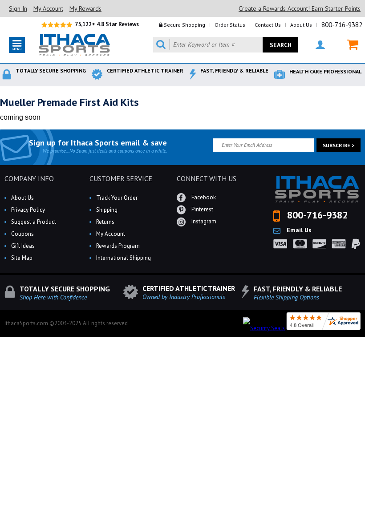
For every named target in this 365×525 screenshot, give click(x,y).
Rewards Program (118, 246)
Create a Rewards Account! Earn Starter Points (300, 8)
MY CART (347, 45)
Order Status (230, 24)
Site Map (21, 258)
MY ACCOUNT (314, 44)
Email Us (298, 230)
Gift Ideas (23, 246)
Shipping (107, 210)
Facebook (203, 197)
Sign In (18, 8)
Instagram (203, 221)
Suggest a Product (33, 222)
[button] (364, 524)
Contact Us (268, 24)
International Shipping (123, 258)
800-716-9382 (341, 24)
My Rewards (85, 8)
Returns (105, 222)
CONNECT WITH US (206, 178)
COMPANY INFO (29, 178)
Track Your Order (117, 198)
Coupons (22, 234)
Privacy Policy (28, 210)
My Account (48, 8)
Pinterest (201, 209)
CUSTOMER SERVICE (120, 178)
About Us (301, 24)
